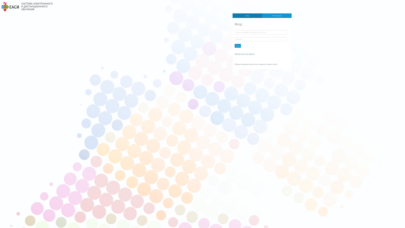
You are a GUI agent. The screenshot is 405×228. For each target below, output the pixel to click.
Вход (247, 16)
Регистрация (277, 16)
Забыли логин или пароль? (245, 54)
